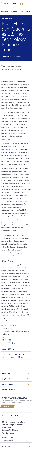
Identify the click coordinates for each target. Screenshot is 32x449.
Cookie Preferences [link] (7, 440)
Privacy (19, 424)
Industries (7, 379)
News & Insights (9, 390)
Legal (12, 424)
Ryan (23, 81)
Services (4, 11)
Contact (4, 424)
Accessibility (6, 427)
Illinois (20, 357)
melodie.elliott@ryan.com (10, 343)
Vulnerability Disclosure (10, 430)
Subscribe (6, 406)
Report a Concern (8, 433)
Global (4, 422)
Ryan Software (17, 11)
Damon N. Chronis (16, 354)
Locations (21, 422)
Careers (12, 422)
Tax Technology (8, 357)
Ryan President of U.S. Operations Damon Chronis (14, 149)
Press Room (7, 18)
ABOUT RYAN (8, 384)
